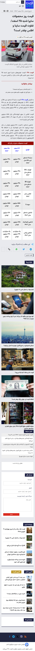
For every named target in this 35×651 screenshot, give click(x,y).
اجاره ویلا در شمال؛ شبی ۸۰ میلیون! (24, 290)
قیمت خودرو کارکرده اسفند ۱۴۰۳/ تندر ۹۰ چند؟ (20, 435)
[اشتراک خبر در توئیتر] (24, 249)
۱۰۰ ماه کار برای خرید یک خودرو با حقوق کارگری (14, 586)
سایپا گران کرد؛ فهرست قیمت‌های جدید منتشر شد (17, 92)
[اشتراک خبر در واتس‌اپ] (16, 249)
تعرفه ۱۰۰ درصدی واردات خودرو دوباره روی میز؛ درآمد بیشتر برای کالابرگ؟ (14, 609)
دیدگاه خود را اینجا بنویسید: (24, 496)
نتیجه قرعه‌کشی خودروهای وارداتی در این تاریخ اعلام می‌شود (19, 439)
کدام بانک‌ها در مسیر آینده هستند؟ (21, 89)
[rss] (25, 636)
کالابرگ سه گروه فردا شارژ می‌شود (16, 546)
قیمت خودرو (29, 255)
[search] (22, 2)
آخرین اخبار (28, 572)
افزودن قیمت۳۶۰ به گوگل (25, 37)
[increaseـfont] (7, 11)
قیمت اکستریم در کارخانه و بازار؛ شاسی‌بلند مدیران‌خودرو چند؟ (18, 445)
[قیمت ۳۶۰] (29, 4)
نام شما (30, 480)
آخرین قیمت (16, 572)
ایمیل (30, 488)
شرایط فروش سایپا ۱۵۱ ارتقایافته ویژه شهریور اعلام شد (15, 601)
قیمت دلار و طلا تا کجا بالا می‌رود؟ (24, 373)
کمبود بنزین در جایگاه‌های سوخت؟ (16, 594)
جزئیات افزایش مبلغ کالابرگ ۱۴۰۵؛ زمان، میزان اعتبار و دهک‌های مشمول (19, 427)
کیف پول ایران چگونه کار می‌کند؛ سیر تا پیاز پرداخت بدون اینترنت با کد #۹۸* (18, 317)
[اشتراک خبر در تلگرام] (31, 249)
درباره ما (3, 2)
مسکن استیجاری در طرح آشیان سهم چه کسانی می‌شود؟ (19, 346)
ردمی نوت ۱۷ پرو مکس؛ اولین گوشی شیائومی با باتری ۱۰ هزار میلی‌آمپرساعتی (15, 578)
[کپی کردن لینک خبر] (9, 249)
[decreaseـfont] (4, 11)
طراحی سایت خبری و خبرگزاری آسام (16, 644)
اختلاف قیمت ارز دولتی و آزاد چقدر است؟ (23, 399)
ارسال (11, 514)
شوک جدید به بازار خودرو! (26, 456)
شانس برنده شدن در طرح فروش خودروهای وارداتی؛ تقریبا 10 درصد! (17, 452)
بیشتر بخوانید (26, 83)
